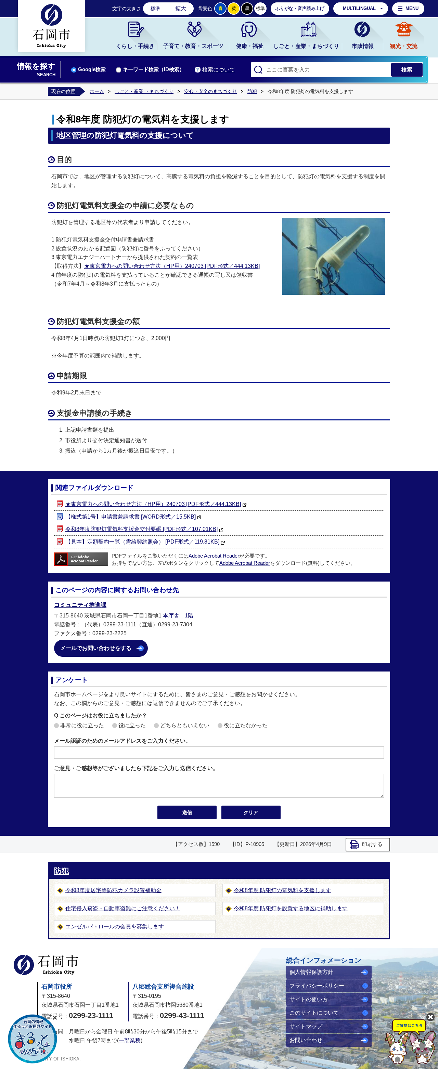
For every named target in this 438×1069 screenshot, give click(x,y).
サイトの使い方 (308, 999)
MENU (411, 8)
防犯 (252, 91)
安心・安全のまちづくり (210, 91)
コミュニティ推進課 (80, 605)
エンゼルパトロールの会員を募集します (114, 926)
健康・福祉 (249, 46)
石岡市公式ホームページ (46, 965)
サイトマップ (305, 1026)
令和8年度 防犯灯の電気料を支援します (282, 890)
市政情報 (363, 46)
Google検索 (92, 69)
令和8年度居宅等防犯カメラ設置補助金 (113, 890)
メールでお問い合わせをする (95, 648)
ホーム (97, 91)
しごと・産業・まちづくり (306, 46)
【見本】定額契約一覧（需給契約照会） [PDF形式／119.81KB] (142, 542)
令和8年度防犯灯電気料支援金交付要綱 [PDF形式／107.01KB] (141, 529)
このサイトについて (314, 1013)
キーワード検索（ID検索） (153, 69)
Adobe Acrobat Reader (214, 556)
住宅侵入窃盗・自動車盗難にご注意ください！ (122, 908)
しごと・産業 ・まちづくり (144, 91)
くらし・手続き (135, 46)
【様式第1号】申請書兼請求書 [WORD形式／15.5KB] (130, 517)
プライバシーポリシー (316, 986)
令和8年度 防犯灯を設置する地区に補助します (291, 908)
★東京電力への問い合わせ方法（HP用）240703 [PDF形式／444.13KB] (172, 266)
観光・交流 (403, 46)
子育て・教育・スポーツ (193, 46)
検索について (218, 70)
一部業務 (130, 1040)
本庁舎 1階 (178, 615)
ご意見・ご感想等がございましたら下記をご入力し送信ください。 (136, 768)
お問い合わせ (305, 1040)
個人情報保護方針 (311, 972)
